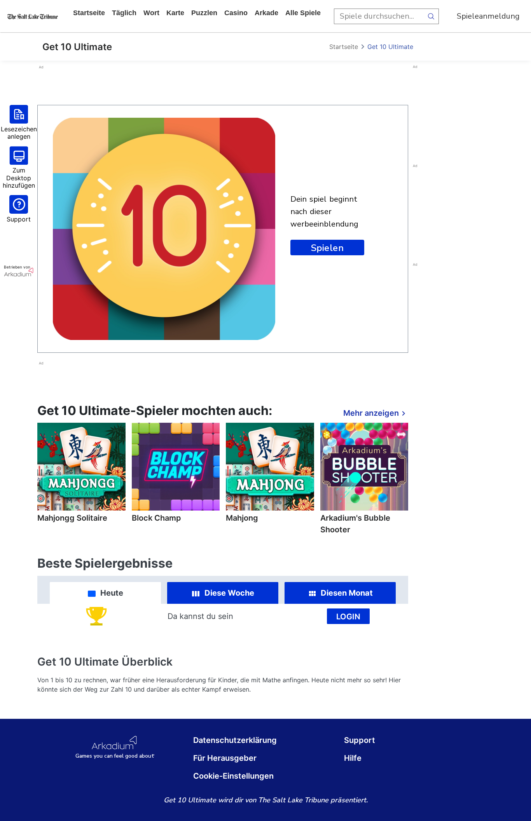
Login (348, 616)
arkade (266, 13)
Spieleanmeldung (488, 16)
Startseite (89, 13)
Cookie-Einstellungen (233, 776)
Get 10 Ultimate (390, 47)
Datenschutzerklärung (235, 740)
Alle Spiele (303, 13)
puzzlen (204, 13)
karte (175, 13)
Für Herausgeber (225, 758)
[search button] (431, 16)
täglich (124, 13)
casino (236, 13)
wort (151, 13)
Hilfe (353, 758)
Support (359, 740)
